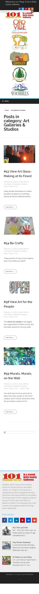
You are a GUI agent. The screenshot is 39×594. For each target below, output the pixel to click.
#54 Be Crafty (14, 243)
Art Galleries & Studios (19, 184)
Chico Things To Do (11, 186)
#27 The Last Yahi (20, 528)
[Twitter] (23, 9)
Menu (7, 101)
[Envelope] (29, 9)
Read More (9, 207)
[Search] (32, 11)
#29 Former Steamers (22, 542)
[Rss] (32, 9)
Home (7, 110)
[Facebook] (19, 9)
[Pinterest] (26, 9)
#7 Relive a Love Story (22, 557)
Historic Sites (24, 388)
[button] (4, 520)
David (21, 182)
